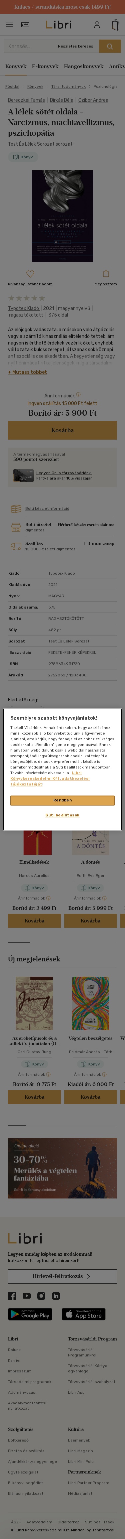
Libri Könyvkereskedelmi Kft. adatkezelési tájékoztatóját (50, 779)
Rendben (62, 800)
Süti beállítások (62, 815)
